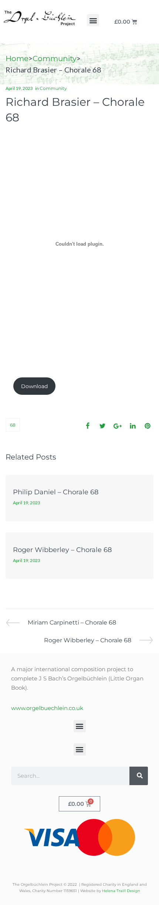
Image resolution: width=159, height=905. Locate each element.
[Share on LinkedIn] (133, 426)
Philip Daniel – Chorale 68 (55, 492)
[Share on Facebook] (88, 426)
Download (34, 386)
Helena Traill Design (121, 890)
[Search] (138, 776)
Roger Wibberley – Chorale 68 (62, 550)
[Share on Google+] (117, 426)
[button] (93, 20)
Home (17, 58)
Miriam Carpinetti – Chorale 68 (71, 622)
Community (55, 58)
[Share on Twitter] (102, 426)
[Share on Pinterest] (147, 426)
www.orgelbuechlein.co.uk (47, 707)
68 (13, 425)
